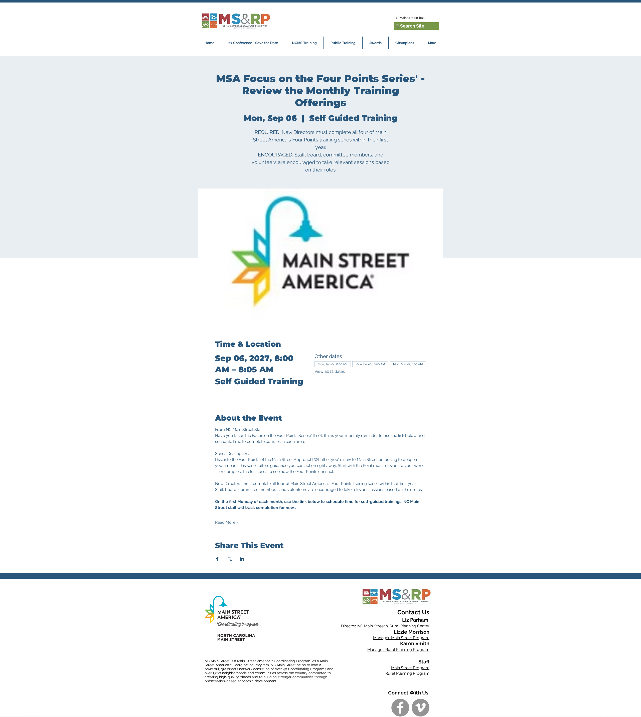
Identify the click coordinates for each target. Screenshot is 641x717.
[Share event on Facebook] (217, 559)
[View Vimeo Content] (420, 707)
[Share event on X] (229, 559)
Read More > (226, 522)
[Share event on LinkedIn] (242, 559)
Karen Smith (414, 643)
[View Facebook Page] (400, 707)
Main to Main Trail (412, 18)
